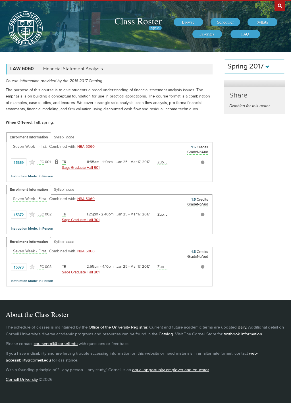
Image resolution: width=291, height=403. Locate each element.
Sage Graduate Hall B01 (80, 167)
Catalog (166, 334)
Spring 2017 (246, 66)
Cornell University (22, 379)
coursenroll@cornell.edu (56, 343)
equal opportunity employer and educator (170, 370)
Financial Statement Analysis (73, 69)
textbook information (243, 334)
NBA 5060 (86, 146)
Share (238, 95)
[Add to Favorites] (32, 162)
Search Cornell (280, 5)
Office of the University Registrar (118, 327)
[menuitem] (188, 22)
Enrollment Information (29, 137)
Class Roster (138, 20)
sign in (155, 28)
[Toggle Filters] (254, 83)
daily (242, 327)
